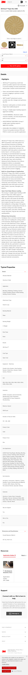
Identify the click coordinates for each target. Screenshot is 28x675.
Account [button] (22, 5)
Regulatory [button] (6, 636)
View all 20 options (15, 66)
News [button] (4, 632)
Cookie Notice (5, 664)
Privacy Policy (19, 649)
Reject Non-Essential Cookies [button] (9, 667)
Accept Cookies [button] (6, 671)
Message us (15, 613)
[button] (17, 671)
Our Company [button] (7, 627)
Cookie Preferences (12, 651)
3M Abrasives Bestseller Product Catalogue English (8, 571)
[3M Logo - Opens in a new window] (3, 2)
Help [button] (3, 641)
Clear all (25, 52)
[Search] (22, 2)
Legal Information (11, 649)
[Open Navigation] (26, 2)
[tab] (9, 555)
